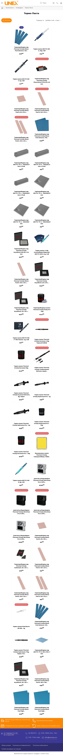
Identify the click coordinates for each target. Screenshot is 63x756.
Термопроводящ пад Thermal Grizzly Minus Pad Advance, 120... (21, 48)
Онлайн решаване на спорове (11, 749)
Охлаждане (19, 8)
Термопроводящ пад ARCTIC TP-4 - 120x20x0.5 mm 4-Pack (21, 193)
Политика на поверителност (22, 745)
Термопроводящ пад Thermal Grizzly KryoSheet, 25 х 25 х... (21, 680)
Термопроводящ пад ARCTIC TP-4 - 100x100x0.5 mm (41, 221)
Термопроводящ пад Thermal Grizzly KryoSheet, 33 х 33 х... (21, 309)
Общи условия (6, 745)
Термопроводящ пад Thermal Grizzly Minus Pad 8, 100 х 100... (41, 680)
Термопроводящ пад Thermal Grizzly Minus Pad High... (21, 709)
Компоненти (10, 8)
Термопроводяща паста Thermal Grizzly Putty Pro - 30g (41, 309)
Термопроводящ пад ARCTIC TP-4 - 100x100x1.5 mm (41, 193)
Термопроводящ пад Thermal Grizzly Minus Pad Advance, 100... (41, 135)
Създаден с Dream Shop (41, 753)
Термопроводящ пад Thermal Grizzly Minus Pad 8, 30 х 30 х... (21, 110)
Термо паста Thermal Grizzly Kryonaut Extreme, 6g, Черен (21, 394)
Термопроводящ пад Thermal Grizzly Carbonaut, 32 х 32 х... (21, 566)
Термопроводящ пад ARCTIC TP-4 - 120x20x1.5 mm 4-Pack (21, 164)
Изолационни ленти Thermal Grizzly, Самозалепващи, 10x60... (42, 455)
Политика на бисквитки (40, 745)
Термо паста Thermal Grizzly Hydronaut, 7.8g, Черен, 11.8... (21, 651)
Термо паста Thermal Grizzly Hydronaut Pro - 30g (41, 423)
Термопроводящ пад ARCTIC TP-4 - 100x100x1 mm (21, 221)
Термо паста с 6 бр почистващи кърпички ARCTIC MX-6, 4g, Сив (42, 252)
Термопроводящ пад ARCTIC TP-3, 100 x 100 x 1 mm (41, 651)
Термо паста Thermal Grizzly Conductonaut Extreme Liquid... (41, 369)
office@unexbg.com (51, 737)
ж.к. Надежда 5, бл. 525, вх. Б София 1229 (11, 733)
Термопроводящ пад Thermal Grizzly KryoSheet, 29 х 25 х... (42, 280)
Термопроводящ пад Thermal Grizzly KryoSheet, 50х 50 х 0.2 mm (21, 251)
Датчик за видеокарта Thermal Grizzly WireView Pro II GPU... (41, 480)
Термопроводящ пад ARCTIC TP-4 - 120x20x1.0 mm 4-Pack (42, 164)
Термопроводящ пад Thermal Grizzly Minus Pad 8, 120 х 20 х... (41, 110)
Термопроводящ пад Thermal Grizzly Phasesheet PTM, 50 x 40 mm (42, 81)
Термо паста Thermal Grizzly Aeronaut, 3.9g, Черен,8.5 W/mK (41, 341)
